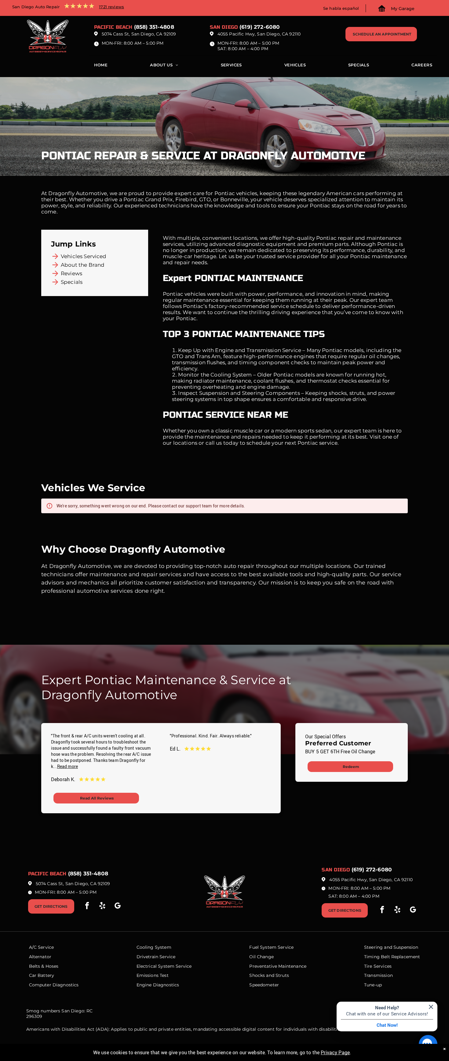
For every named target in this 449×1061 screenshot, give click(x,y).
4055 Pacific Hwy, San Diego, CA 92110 (259, 34)
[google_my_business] (117, 906)
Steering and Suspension (391, 947)
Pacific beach (113, 27)
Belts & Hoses (44, 966)
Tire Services (378, 966)
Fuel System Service (271, 947)
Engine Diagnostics (158, 985)
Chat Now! (387, 1025)
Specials (71, 282)
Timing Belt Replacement (392, 956)
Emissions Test (153, 975)
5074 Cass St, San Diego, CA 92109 (139, 34)
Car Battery (41, 975)
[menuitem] (101, 66)
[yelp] (102, 906)
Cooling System (154, 947)
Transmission (378, 975)
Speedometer (264, 985)
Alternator (40, 956)
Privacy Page (335, 1052)
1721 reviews (111, 6)
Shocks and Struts (269, 975)
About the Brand (82, 265)
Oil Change (261, 956)
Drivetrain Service (156, 956)
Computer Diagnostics (54, 985)
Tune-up (373, 985)
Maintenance (292, 966)
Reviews (71, 273)
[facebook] (87, 906)
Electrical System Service (164, 966)
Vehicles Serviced (84, 256)
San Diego (224, 27)
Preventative (263, 966)
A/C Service (41, 947)
